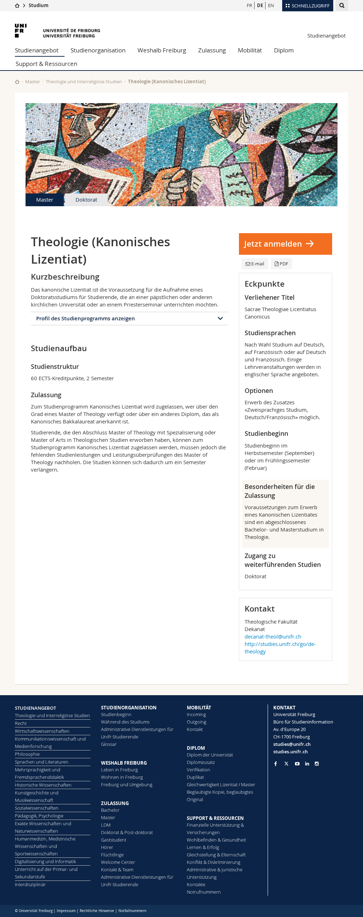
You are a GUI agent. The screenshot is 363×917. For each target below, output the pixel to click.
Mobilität (250, 50)
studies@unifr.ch (292, 744)
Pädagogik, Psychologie (39, 815)
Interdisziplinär (30, 884)
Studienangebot (326, 35)
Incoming (196, 714)
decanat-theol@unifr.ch (273, 636)
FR (249, 5)
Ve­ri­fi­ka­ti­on (198, 769)
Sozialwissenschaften (36, 808)
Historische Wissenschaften (43, 785)
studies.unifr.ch (290, 751)
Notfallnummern (132, 910)
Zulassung (212, 50)
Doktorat (86, 199)
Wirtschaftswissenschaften (42, 731)
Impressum (66, 910)
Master (32, 81)
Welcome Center (118, 862)
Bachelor (110, 810)
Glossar (109, 744)
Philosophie (27, 754)
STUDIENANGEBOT (35, 708)
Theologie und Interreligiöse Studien (84, 81)
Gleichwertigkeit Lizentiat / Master (221, 784)
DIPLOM (196, 748)
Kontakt (195, 729)
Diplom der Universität (210, 755)
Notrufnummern (204, 892)
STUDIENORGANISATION (129, 707)
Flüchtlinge (112, 854)
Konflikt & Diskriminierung (213, 862)
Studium (39, 5)
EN (271, 5)
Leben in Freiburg (119, 769)
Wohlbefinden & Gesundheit (216, 840)
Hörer (107, 847)
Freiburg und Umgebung (126, 784)
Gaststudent (113, 840)
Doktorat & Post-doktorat (127, 832)
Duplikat (195, 777)
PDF (284, 263)
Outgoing (196, 722)
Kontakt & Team (117, 869)
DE (260, 5)
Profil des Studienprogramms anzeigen (85, 318)
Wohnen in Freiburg (122, 777)
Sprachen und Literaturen (41, 762)
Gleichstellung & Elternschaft (216, 854)
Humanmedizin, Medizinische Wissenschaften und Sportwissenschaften (45, 846)
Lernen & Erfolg (203, 847)
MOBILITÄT (199, 707)
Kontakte (196, 884)
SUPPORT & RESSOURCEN (215, 818)
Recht (21, 723)
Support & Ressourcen (46, 64)
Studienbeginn (116, 714)
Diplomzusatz (201, 762)
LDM (106, 825)
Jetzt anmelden (273, 243)
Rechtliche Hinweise (97, 910)
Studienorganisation (98, 50)
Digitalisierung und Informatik (45, 861)
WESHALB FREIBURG (124, 763)
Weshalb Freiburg (162, 50)
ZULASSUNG (115, 803)
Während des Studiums (125, 722)
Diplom (284, 50)
